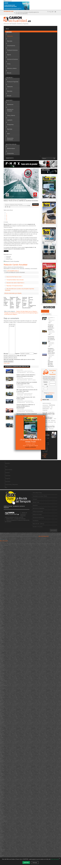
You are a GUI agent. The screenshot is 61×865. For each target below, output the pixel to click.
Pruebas (21, 395)
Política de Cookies (37, 514)
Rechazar (35, 862)
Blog (45, 457)
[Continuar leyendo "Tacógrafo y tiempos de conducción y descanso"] (44, 318)
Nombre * (18, 353)
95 (50, 322)
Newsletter (35, 505)
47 (50, 334)
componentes (46, 407)
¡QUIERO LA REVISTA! (30, 447)
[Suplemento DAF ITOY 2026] (49, 243)
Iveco (55, 418)
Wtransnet (51, 429)
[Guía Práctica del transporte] (49, 272)
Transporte (49, 426)
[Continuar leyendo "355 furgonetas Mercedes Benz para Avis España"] (44, 355)
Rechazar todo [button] (3, 539)
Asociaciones (45, 405)
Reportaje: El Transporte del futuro (14, 285)
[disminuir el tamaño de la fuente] (28, 205)
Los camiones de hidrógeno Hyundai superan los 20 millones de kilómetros (27, 12)
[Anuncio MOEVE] (16, 5)
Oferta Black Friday (37, 492)
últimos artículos (44, 454)
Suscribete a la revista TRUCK (40, 496)
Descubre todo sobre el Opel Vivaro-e (15, 282)
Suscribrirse (35, 520)
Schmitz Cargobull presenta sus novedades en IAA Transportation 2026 (27, 382)
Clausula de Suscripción (38, 517)
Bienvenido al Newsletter (38, 508)
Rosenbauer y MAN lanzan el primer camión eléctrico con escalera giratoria (13, 302)
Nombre (46, 382)
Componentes (22, 372)
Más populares (45, 311)
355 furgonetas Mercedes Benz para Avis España (51, 363)
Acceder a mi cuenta (37, 526)
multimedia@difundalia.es (13, 270)
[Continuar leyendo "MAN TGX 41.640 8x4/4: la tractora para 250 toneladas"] (9, 418)
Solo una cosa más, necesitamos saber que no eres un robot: (19, 359)
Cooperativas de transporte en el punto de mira (51, 339)
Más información (55, 859)
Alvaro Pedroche (28, 371)
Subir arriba (53, 530)
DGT (52, 407)
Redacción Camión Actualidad (16, 204)
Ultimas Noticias (23, 380)
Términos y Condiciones (50, 393)
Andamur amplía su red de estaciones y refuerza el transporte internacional (26, 375)
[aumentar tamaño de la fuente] (29, 205)
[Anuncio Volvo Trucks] (49, 171)
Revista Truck (36, 502)
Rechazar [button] (2, 548)
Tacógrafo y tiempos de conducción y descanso (51, 327)
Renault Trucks (9, 259)
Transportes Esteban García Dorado (15, 279)
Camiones (8, 257)
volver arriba (7, 363)
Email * (35, 353)
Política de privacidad (38, 511)
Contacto (35, 499)
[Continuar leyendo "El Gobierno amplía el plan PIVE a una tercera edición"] (44, 343)
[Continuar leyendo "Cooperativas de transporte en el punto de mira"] (44, 331)
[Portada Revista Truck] (49, 187)
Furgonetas (45, 410)
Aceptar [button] (2, 546)
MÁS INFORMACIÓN (44, 536)
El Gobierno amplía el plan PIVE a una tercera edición (51, 351)
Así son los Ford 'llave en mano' (13, 276)
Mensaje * (6, 353)
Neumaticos (50, 422)
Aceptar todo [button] (3, 538)
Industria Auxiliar (48, 415)
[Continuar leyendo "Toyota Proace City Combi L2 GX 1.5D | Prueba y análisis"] (9, 394)
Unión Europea (45, 428)
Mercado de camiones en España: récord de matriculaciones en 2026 (32, 302)
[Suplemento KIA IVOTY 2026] (49, 212)
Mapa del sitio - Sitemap (38, 523)
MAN (49, 420)
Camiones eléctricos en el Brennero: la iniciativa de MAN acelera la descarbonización (26, 406)
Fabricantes (35, 204)
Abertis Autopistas (47, 403)
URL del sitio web (21, 355)
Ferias (51, 408)
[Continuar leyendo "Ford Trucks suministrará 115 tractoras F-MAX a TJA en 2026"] (9, 425)
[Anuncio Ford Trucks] (30, 164)
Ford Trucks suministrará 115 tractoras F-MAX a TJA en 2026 (7, 301)
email (45, 384)
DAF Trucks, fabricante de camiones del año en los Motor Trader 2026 (18, 302)
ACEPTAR (26, 862)
